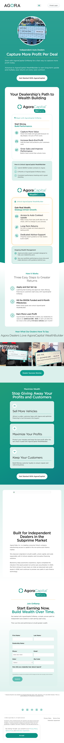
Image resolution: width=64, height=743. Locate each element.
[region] (21, 732)
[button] (39, 5)
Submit (17, 679)
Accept (21, 735)
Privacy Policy (33, 728)
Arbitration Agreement (22, 730)
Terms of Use (9, 730)
